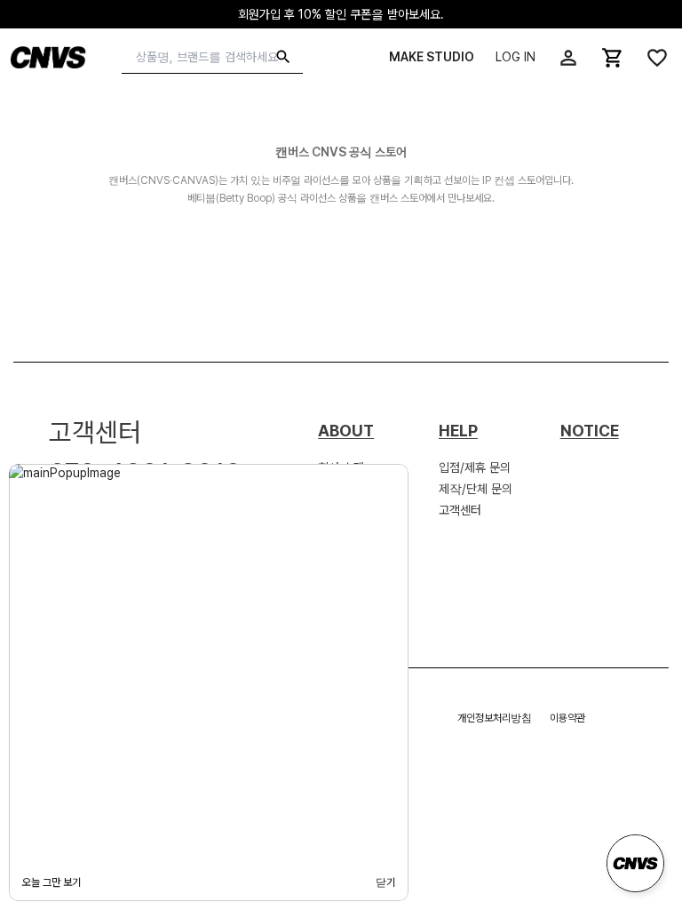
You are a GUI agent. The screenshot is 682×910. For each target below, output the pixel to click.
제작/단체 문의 (475, 489)
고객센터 (460, 510)
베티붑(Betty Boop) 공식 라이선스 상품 (271, 198)
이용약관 (567, 718)
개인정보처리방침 (494, 718)
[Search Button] (283, 57)
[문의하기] (635, 863)
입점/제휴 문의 (475, 467)
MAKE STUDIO (431, 57)
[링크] (568, 57)
